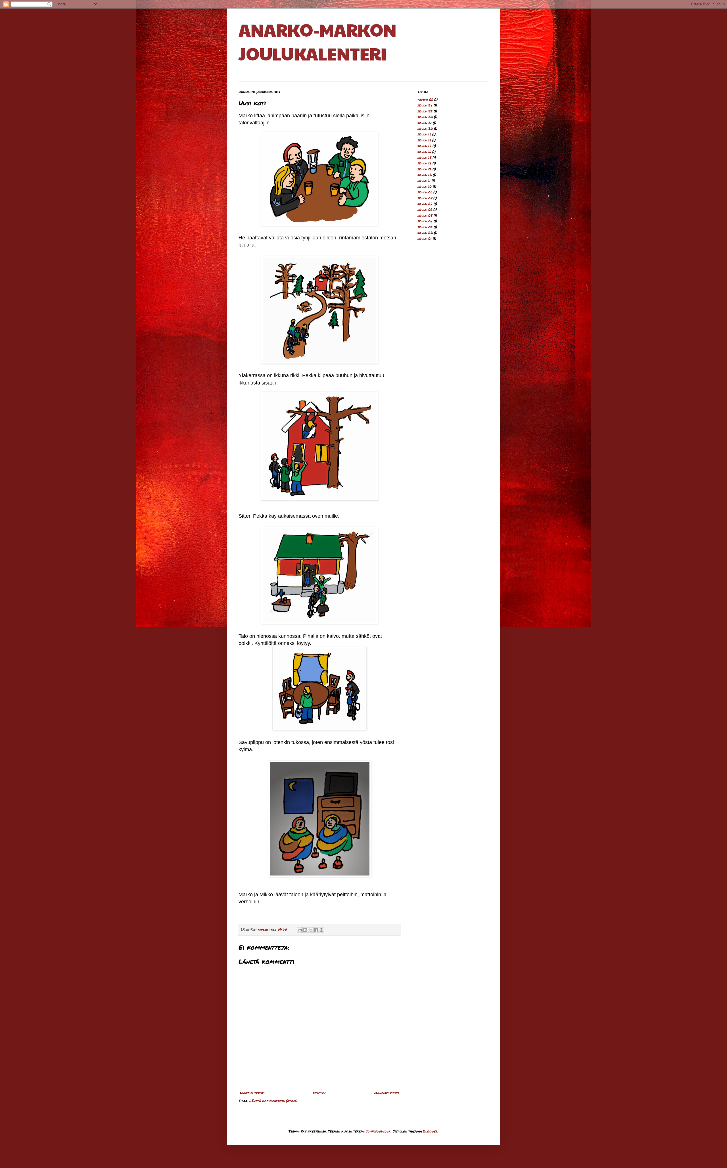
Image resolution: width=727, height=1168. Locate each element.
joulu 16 (424, 151)
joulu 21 (424, 122)
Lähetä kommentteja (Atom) (273, 1100)
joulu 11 (424, 180)
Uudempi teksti (252, 1092)
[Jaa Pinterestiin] (321, 930)
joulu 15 (424, 157)
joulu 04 (425, 221)
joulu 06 (424, 209)
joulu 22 (425, 116)
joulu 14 (424, 163)
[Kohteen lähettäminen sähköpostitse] (300, 930)
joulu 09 (424, 192)
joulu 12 (424, 174)
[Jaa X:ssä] (311, 930)
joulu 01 (424, 238)
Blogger (430, 1131)
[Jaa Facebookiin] (316, 930)
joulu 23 (425, 111)
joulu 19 (424, 134)
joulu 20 (425, 128)
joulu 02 (425, 232)
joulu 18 (424, 140)
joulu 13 (424, 169)
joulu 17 (424, 145)
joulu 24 (425, 105)
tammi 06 (425, 99)
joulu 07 (425, 203)
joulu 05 (425, 215)
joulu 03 (425, 227)
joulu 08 (424, 198)
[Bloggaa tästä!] (305, 930)
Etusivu (319, 1092)
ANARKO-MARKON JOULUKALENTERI (317, 41)
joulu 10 (424, 186)
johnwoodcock (378, 1131)
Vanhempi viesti (386, 1092)
